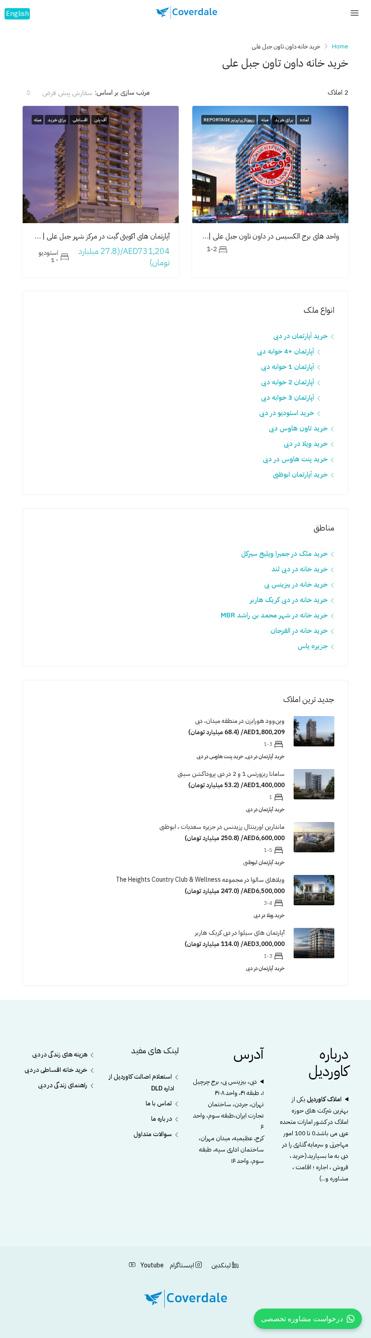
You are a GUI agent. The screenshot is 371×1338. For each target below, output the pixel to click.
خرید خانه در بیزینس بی (296, 584)
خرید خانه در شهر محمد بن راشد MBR (274, 615)
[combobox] (59, 92)
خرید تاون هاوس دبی (298, 428)
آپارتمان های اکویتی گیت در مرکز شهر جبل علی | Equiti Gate (87, 236)
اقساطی (80, 119)
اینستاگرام (181, 1265)
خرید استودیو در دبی (286, 413)
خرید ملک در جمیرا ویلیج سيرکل (284, 554)
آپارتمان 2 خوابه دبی (287, 382)
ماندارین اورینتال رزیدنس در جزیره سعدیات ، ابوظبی (222, 826)
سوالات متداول (152, 1134)
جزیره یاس (313, 646)
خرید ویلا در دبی (306, 444)
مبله (264, 119)
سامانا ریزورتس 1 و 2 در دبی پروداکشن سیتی (231, 774)
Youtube (151, 1265)
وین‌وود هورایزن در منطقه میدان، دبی (240, 721)
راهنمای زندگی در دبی (62, 1085)
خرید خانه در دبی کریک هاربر (289, 600)
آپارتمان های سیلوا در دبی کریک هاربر (240, 932)
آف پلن (100, 119)
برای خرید (283, 119)
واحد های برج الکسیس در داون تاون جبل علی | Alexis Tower (252, 236)
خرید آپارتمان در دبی (300, 336)
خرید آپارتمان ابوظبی (300, 474)
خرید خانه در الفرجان (299, 631)
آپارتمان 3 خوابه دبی (287, 397)
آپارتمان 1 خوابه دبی (287, 367)
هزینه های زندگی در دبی (59, 1054)
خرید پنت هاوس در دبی (295, 459)
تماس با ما (159, 1103)
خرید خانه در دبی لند (299, 569)
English (17, 14)
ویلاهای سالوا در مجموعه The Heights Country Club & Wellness (200, 879)
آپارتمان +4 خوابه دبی (285, 351)
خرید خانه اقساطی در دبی (55, 1070)
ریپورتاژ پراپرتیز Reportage (229, 119)
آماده (304, 119)
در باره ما (161, 1118)
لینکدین (221, 1265)
